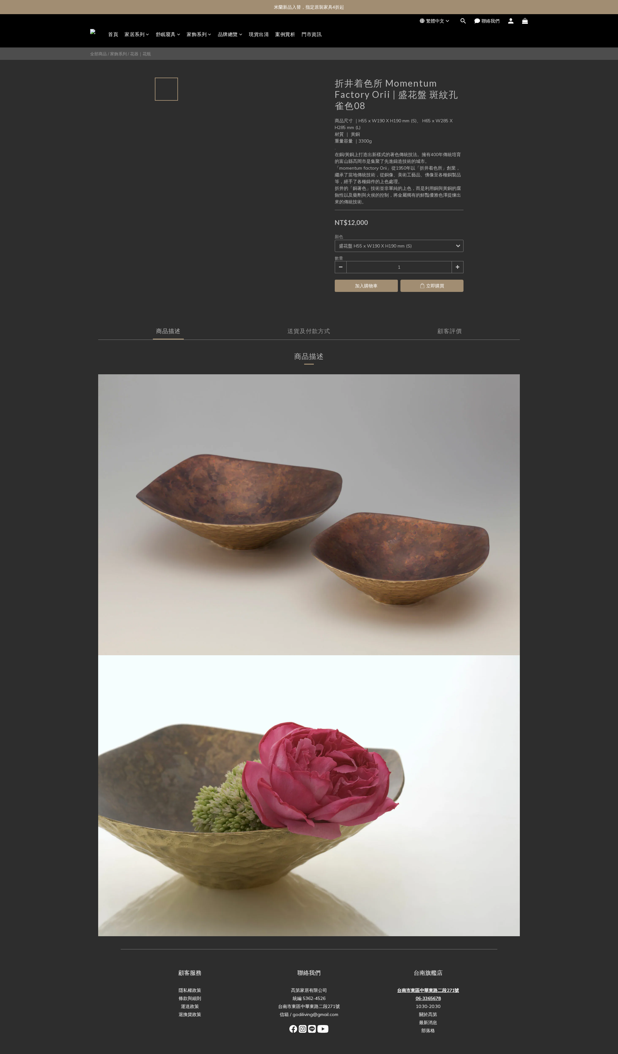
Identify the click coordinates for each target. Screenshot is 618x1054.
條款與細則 (190, 998)
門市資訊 (312, 34)
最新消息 (428, 1022)
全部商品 (98, 53)
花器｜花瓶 (140, 53)
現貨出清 (259, 34)
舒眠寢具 (166, 34)
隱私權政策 (190, 990)
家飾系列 (197, 34)
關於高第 (428, 1014)
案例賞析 (285, 34)
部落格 (428, 1030)
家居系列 (135, 34)
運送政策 (190, 1006)
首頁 (113, 34)
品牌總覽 (228, 34)
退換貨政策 (190, 1014)
